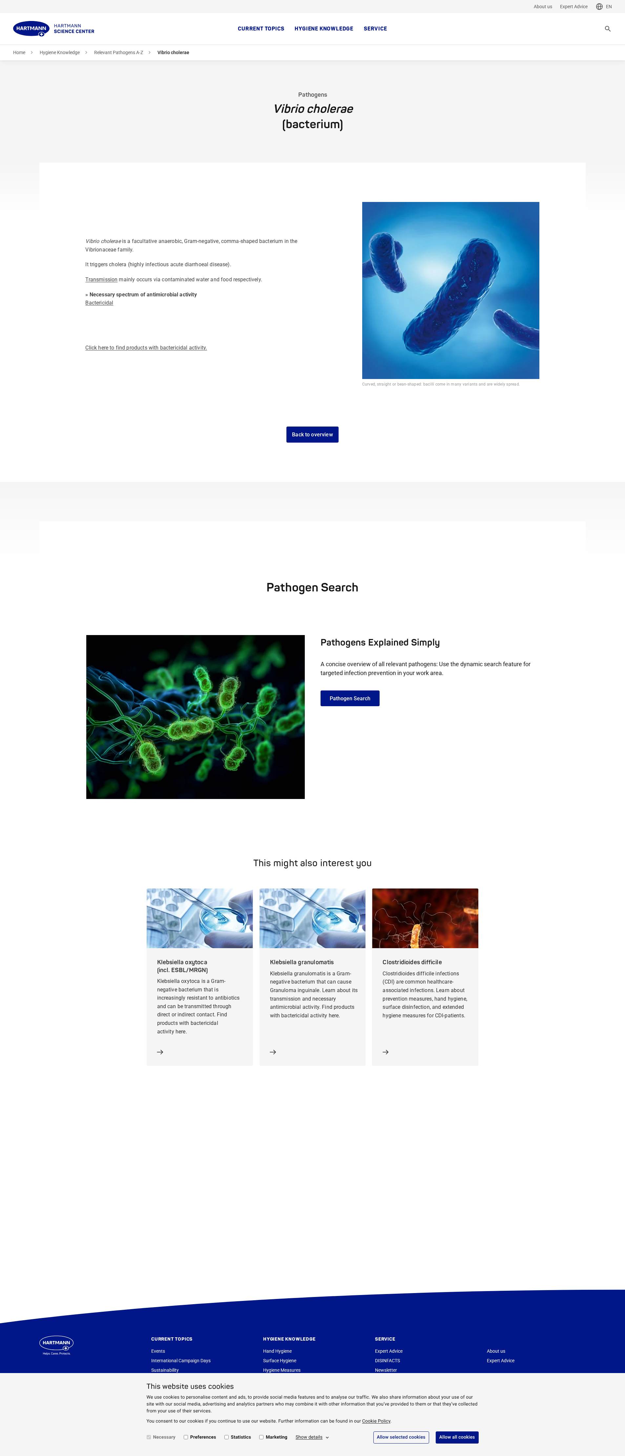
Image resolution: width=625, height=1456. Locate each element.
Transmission (101, 279)
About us (543, 6)
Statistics (241, 1437)
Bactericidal (99, 303)
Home (19, 52)
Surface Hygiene (279, 1360)
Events (158, 1351)
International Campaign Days (181, 1360)
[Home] (53, 29)
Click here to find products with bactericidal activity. (146, 348)
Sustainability (165, 1370)
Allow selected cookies (401, 1437)
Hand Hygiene (277, 1351)
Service (375, 29)
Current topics (261, 29)
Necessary (164, 1437)
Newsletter (386, 1370)
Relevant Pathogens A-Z (118, 52)
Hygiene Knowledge (324, 29)
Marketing (276, 1437)
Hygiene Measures (282, 1370)
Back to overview (312, 434)
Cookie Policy (376, 1421)
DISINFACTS (387, 1360)
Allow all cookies (457, 1437)
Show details (309, 1437)
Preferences (203, 1437)
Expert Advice (574, 6)
